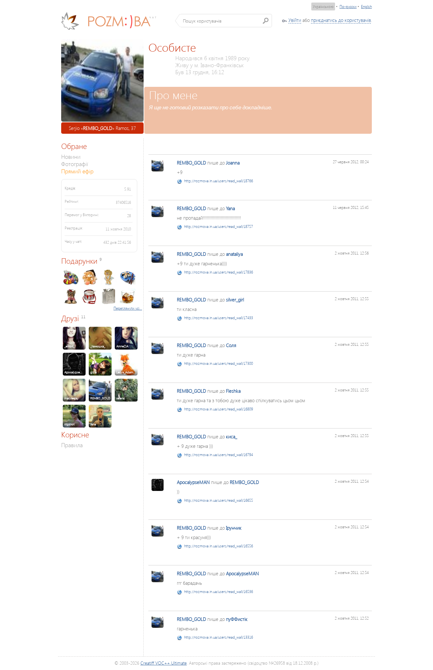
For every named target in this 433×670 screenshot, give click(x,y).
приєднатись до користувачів (341, 20)
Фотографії (74, 164)
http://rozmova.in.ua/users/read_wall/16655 (218, 500)
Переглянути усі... (127, 308)
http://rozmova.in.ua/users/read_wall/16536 (218, 591)
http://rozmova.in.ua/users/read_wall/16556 (218, 546)
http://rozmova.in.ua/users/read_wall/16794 (218, 454)
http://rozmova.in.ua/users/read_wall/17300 (218, 363)
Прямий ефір (77, 171)
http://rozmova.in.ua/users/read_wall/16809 (218, 409)
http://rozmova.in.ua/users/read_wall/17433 (218, 317)
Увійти (294, 20)
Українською (323, 6)
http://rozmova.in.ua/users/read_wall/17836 (218, 272)
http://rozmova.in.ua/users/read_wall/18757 (218, 226)
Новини (71, 156)
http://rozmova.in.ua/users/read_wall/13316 (218, 637)
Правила (72, 445)
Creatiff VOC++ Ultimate (163, 663)
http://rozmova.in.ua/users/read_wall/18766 (218, 180)
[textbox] (226, 20)
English (366, 6)
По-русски (348, 6)
